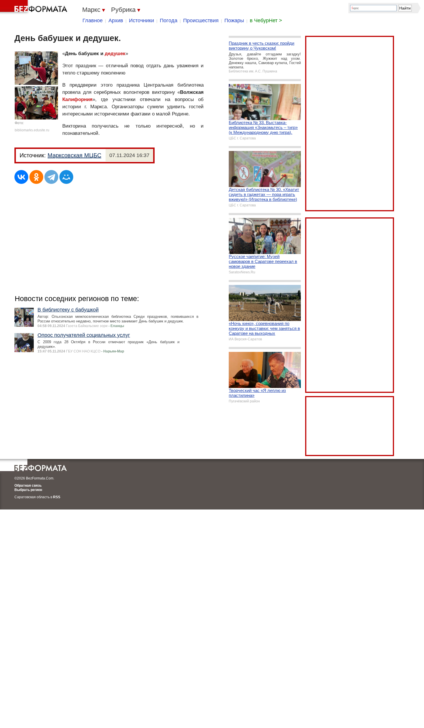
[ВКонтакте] (21, 177)
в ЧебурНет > (266, 20)
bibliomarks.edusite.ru (32, 130)
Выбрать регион (28, 490)
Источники (141, 20)
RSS (56, 497)
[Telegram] (51, 177)
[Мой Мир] (66, 177)
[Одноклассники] (36, 177)
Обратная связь (28, 486)
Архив (115, 20)
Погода (168, 20)
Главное (92, 20)
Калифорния (77, 99)
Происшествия (201, 20)
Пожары (234, 20)
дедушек (115, 53)
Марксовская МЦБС (74, 155)
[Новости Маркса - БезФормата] (34, 7)
